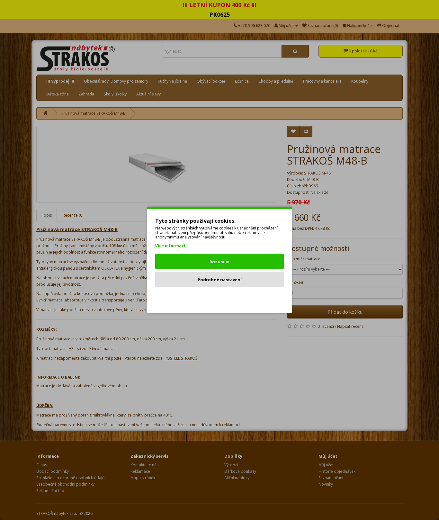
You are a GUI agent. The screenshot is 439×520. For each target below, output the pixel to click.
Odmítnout (219, 297)
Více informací (170, 245)
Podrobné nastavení (220, 279)
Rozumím (219, 261)
